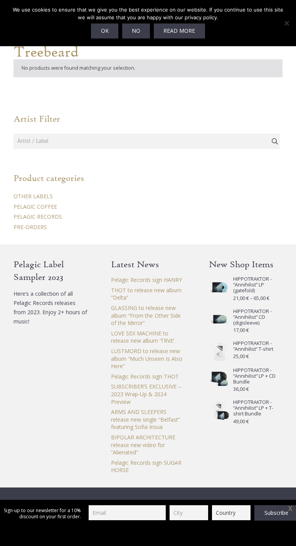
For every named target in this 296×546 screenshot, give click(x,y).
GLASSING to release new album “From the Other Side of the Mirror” (146, 315)
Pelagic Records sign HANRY (146, 279)
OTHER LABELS (33, 196)
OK (105, 30)
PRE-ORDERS (30, 227)
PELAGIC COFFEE (35, 206)
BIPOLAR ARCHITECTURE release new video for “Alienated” (143, 445)
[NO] (286, 23)
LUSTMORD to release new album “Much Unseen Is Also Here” (146, 358)
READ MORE (179, 30)
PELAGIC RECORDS (37, 216)
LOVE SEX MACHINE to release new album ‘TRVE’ (142, 337)
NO (136, 30)
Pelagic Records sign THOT (145, 376)
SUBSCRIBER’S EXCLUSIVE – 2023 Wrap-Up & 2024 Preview (146, 394)
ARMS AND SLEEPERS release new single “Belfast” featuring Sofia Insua (145, 419)
